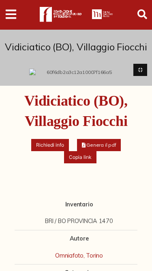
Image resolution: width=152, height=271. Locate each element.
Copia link (80, 157)
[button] (99, 145)
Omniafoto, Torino (79, 255)
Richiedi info (50, 145)
